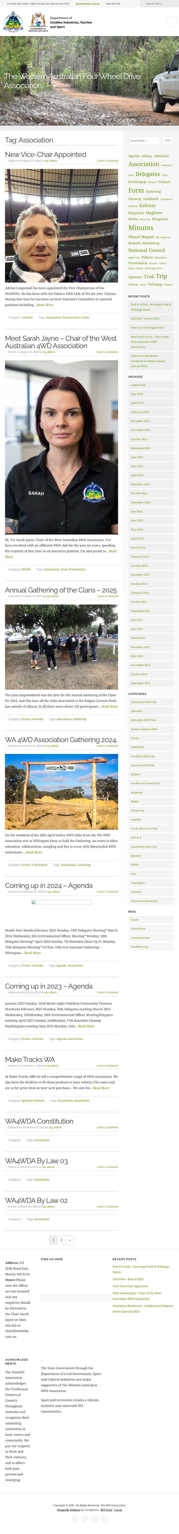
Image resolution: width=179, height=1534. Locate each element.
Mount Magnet (141, 236)
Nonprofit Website (68, 1509)
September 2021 (140, 611)
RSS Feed (106, 1509)
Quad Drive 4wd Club (144, 846)
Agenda (62, 965)
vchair (85, 317)
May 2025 (137, 466)
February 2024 (140, 556)
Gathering (79, 719)
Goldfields (151, 199)
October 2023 (139, 583)
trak (133, 873)
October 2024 (139, 493)
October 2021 (139, 601)
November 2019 (140, 665)
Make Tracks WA (30, 1059)
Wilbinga (133, 284)
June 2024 (137, 520)
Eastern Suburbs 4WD (144, 729)
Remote (153, 263)
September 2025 (140, 448)
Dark (131, 175)
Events (26, 719)
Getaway (134, 199)
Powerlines (161, 257)
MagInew (154, 212)
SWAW (26, 569)
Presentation (70, 317)
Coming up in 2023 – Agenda (48, 986)
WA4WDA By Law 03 (36, 1161)
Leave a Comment (107, 160)
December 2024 (140, 484)
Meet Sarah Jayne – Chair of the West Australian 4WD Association (61, 342)
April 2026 (137, 402)
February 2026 (140, 412)
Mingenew (160, 219)
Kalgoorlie (136, 213)
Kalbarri (133, 206)
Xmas (143, 284)
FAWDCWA (137, 747)
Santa (131, 268)
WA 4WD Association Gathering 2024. (61, 740)
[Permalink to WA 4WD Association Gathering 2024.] (61, 792)
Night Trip (134, 257)
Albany (146, 156)
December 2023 (140, 574)
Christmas (166, 165)
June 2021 (137, 629)
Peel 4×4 (136, 837)
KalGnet (147, 205)
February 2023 (140, 592)
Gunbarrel (166, 199)
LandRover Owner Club (145, 783)
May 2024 (137, 529)
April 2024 (137, 538)
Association (53, 317)
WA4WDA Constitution (39, 1121)
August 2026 (138, 385)
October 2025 (139, 439)
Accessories (65, 1100)
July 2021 (137, 620)
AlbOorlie (161, 156)
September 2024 (140, 502)
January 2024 (139, 565)
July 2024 (137, 511)
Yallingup (155, 284)
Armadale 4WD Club (143, 720)
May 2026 (137, 393)
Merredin (145, 219)
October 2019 (139, 674)
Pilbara (147, 257)
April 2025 (137, 475)
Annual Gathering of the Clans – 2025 (61, 590)
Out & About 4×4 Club (144, 828)
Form (136, 190)
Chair (63, 569)
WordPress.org (139, 946)
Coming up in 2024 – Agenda (48, 885)
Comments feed (140, 937)
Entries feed (138, 928)
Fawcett (152, 182)
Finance (164, 181)
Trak (149, 276)
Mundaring (150, 243)
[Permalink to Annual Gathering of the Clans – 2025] (61, 647)
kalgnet (135, 774)
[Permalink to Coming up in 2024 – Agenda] (61, 912)
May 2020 (137, 656)
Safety (163, 263)
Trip (161, 276)
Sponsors (135, 277)
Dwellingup (137, 181)
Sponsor (27, 1100)
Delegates (148, 173)
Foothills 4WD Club (142, 756)
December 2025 (140, 421)
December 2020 (140, 647)
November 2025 (140, 430)
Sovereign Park (153, 268)
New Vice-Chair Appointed (45, 154)
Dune (165, 175)
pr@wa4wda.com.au (88, 3)
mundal (136, 819)
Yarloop (168, 284)
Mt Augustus (163, 237)
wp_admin (51, 160)
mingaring (137, 810)
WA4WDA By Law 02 (36, 1200)
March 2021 (138, 638)
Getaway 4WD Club (142, 765)
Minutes (140, 227)
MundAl (134, 243)
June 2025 (137, 457)
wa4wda (27, 317)
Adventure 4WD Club (143, 702)
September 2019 (140, 683)
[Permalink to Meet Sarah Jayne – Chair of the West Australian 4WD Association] (61, 447)
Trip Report (40, 865)
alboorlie (136, 711)
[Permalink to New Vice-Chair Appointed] (61, 226)
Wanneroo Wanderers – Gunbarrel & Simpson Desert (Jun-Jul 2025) (148, 361)
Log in (135, 919)
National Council (146, 250)
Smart (139, 268)
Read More (45, 305)
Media (133, 219)
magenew (137, 792)
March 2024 (138, 547)
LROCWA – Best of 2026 (145, 318)
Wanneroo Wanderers (144, 901)
